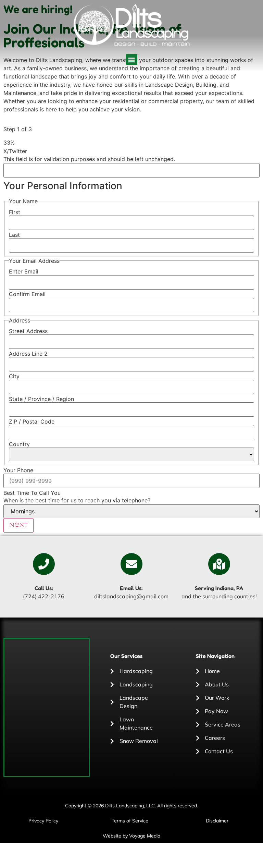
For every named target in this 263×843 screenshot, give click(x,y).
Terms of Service (130, 821)
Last (14, 234)
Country (19, 444)
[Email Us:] (131, 564)
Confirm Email (27, 294)
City (14, 376)
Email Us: (131, 588)
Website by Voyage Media (131, 836)
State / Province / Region (41, 399)
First (14, 212)
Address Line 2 (28, 353)
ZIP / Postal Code (31, 421)
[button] (131, 59)
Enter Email (23, 271)
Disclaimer (217, 821)
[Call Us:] (44, 564)
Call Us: (44, 588)
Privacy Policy (43, 821)
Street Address (28, 331)
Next (18, 525)
